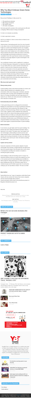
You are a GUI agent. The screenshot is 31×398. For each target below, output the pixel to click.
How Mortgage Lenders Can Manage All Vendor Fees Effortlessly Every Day (15, 201)
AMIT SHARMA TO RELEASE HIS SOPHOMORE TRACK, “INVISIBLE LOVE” (15, 279)
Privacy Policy (13, 396)
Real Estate (8, 14)
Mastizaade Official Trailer (14, 296)
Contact (27, 396)
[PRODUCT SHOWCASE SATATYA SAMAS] (15, 224)
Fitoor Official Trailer (13, 302)
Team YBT (7, 396)
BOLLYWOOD (5, 252)
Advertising (23, 396)
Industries (3, 14)
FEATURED (5, 357)
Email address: (5, 389)
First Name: (4, 387)
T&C (18, 396)
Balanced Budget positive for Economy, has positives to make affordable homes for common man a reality (15, 196)
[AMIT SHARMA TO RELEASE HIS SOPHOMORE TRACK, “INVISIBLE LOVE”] (15, 266)
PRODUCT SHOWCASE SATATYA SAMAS (13, 233)
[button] (5, 5)
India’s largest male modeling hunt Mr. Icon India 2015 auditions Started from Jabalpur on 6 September (19, 375)
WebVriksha (19, 394)
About (3, 396)
